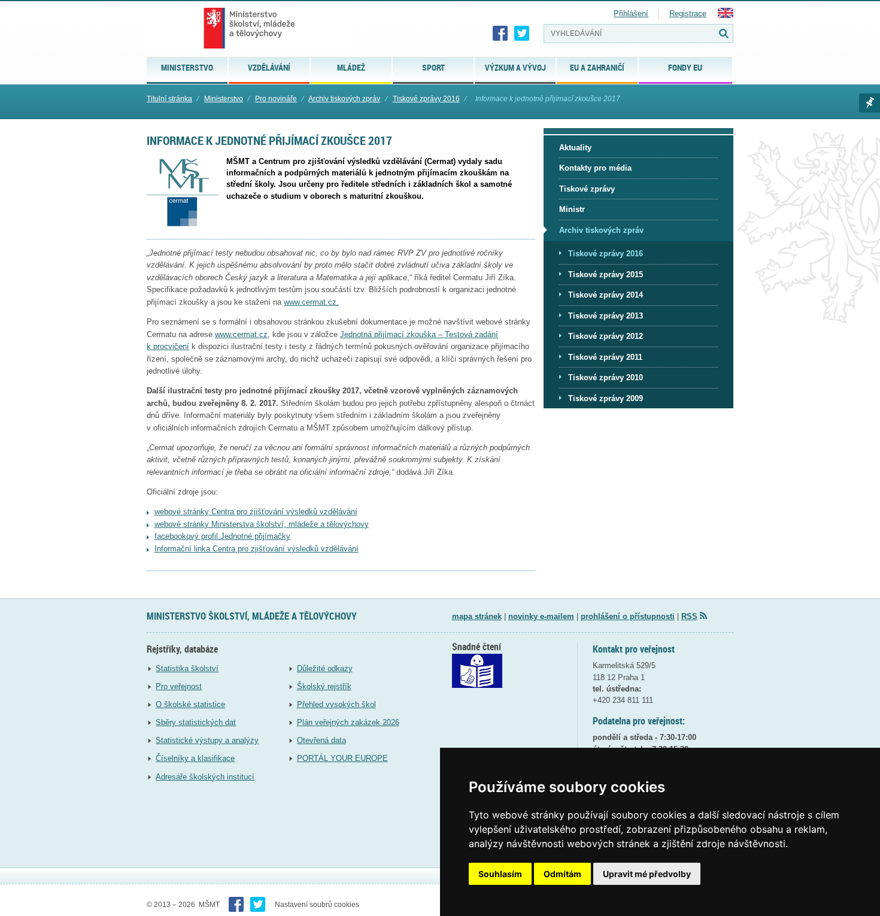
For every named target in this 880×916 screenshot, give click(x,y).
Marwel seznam (869, 103)
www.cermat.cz (241, 334)
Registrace (687, 13)
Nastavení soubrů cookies (317, 904)
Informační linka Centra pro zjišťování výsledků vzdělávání (256, 548)
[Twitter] (522, 33)
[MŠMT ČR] (249, 28)
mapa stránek (477, 616)
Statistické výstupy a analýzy (207, 740)
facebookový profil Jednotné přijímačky (222, 536)
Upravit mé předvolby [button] (647, 874)
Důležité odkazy (325, 668)
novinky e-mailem (541, 616)
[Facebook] (500, 33)
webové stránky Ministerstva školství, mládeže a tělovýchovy (261, 524)
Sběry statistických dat (196, 722)
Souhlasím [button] (500, 874)
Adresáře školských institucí (205, 776)
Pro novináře (276, 99)
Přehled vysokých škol (336, 704)
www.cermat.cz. (311, 302)
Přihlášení (631, 13)
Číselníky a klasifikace (195, 758)
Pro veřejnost (179, 686)
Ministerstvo (223, 99)
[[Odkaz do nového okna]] (477, 685)
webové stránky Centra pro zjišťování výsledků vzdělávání (255, 511)
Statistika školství (187, 668)
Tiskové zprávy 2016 (426, 99)
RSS (689, 616)
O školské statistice (190, 704)
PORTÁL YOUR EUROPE (342, 758)
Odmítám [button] (562, 874)
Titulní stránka (169, 99)
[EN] (725, 15)
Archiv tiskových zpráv (344, 99)
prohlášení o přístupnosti (628, 616)
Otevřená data (321, 740)
